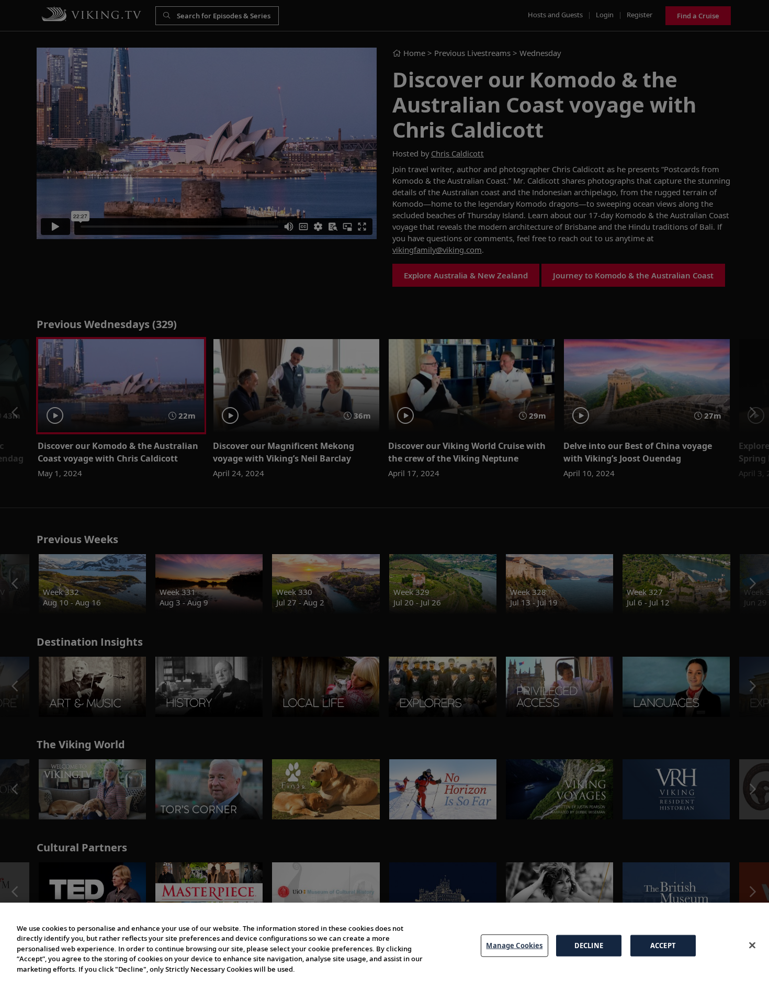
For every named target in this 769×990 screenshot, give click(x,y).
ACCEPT (663, 945)
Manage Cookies (514, 945)
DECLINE (588, 945)
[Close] (752, 945)
